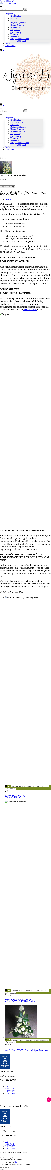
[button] (15, 14)
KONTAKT (10, 1091)
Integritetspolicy (11, 1093)
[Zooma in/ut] (1, 1167)
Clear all (17, 1162)
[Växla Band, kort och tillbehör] (41, 143)
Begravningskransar (18, 23)
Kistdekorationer (16, 18)
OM (6, 1086)
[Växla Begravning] (41, 118)
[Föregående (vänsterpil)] (1, 1169)
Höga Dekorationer (18, 27)
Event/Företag (10, 46)
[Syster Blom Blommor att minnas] (8, 3)
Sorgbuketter (15, 29)
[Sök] (1, 6)
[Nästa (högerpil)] (3, 1169)
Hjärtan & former (17, 25)
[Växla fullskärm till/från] (3, 1167)
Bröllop (8, 43)
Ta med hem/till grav (18, 34)
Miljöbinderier (16, 32)
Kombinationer (16, 16)
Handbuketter (15, 36)
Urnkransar (14, 20)
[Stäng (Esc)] (8, 1167)
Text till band (20, 41)
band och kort (30, 309)
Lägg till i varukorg (7, 187)
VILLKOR (9, 1089)
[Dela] (6, 1167)
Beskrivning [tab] (9, 199)
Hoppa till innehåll (7, 1)
